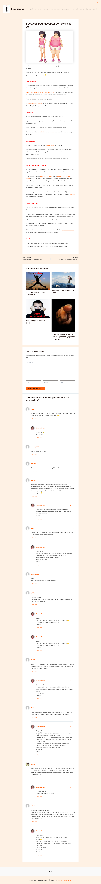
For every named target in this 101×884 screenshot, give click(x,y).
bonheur (45, 9)
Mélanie (33, 806)
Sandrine (33, 480)
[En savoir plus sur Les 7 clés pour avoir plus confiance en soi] (38, 281)
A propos (38, 9)
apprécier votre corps (68, 230)
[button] (97, 2)
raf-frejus (34, 593)
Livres (82, 9)
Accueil (31, 9)
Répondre (34, 418)
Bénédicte (34, 660)
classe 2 (72, 194)
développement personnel (70, 9)
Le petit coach (18, 9)
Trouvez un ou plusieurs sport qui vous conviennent (40, 92)
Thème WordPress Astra (65, 880)
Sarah (32, 528)
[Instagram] (51, 871)
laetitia (33, 764)
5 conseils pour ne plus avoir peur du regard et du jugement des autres (63, 336)
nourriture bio (35, 574)
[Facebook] (49, 871)
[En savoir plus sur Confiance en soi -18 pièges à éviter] (63, 279)
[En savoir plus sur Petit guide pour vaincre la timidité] (38, 308)
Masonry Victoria (36, 447)
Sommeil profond (91, 9)
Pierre (32, 708)
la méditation (41, 132)
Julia (32, 409)
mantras (52, 132)
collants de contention (46, 176)
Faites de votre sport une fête (34, 103)
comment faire (55, 9)
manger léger (50, 145)
